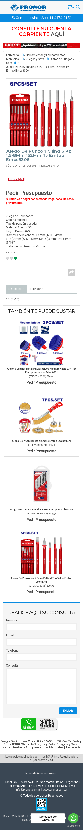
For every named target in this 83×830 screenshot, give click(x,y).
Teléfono (12, 650)
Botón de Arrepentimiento (41, 773)
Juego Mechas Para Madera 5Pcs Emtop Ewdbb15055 (41, 509)
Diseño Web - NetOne (15, 816)
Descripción (16, 289)
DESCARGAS (36, 289)
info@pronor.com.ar (28, 789)
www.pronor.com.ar (55, 789)
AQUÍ (57, 34)
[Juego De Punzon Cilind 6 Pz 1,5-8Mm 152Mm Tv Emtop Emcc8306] (41, 114)
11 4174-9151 (60, 18)
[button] (70, 7)
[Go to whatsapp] (73, 818)
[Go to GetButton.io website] (73, 826)
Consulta (12, 665)
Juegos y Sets (35, 59)
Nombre (11, 620)
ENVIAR (68, 710)
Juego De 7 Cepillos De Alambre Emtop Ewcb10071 (41, 441)
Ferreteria (12, 55)
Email (10, 635)
